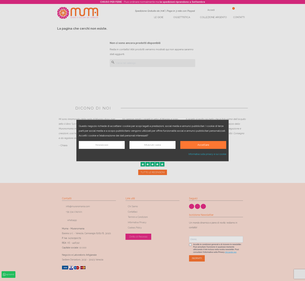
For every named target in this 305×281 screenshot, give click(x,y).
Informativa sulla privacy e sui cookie (207, 154)
